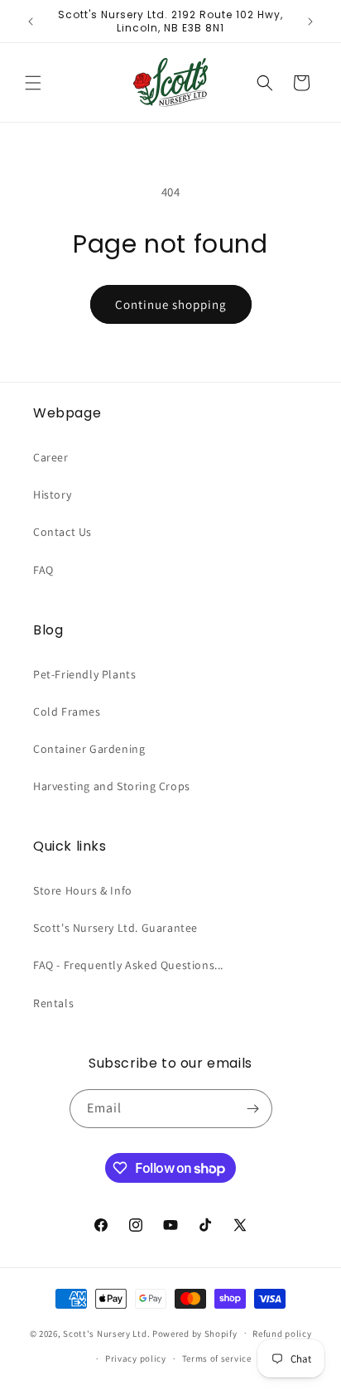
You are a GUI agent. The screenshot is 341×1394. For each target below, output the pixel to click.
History (52, 494)
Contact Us (62, 531)
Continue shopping (171, 304)
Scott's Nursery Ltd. (107, 1333)
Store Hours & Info (82, 890)
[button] (33, 83)
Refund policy (281, 1333)
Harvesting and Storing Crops (111, 786)
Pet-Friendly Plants (84, 674)
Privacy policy (135, 1358)
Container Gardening (89, 748)
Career (51, 457)
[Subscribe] (253, 1108)
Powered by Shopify (195, 1333)
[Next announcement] (310, 21)
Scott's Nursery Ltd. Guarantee (115, 927)
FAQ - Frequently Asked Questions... (128, 964)
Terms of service (217, 1358)
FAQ (43, 569)
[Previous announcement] (30, 21)
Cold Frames (67, 711)
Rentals (53, 1003)
